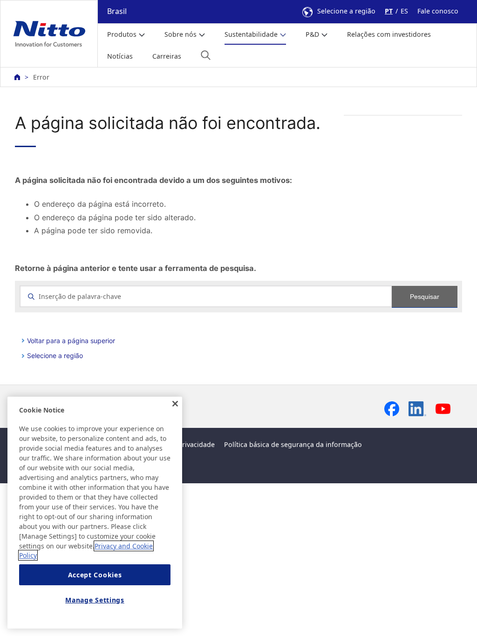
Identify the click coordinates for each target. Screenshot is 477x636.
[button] (206, 55)
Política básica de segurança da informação (293, 444)
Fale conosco (437, 11)
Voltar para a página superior (71, 341)
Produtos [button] (121, 34)
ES (404, 11)
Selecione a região (346, 11)
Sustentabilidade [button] (251, 34)
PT (389, 11)
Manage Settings (94, 599)
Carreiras (166, 56)
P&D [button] (312, 34)
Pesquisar (424, 296)
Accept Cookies (95, 574)
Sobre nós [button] (180, 34)
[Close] (175, 403)
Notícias (120, 56)
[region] (94, 513)
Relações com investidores (389, 34)
